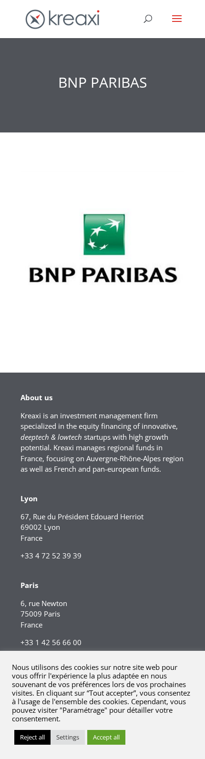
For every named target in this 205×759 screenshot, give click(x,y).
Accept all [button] (106, 737)
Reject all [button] (32, 737)
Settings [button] (67, 737)
